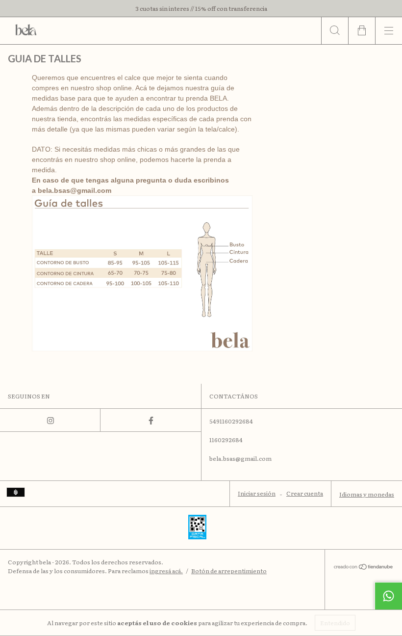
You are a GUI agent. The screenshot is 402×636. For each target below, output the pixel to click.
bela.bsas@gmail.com (74, 190)
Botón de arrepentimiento (229, 570)
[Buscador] (334, 30)
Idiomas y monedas (366, 494)
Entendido (335, 622)
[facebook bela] (150, 420)
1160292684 (226, 439)
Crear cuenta (304, 493)
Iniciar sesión (257, 493)
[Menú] (388, 30)
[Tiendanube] (363, 567)
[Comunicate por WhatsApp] (388, 596)
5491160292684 (231, 421)
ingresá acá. (166, 570)
